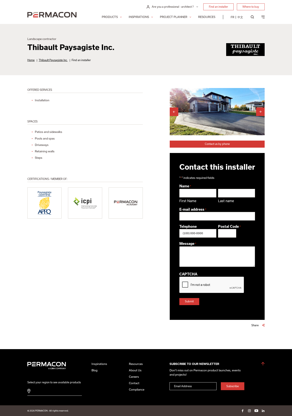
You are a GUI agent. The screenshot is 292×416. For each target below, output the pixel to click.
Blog (94, 370)
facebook (242, 410)
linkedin (263, 410)
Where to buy (250, 6)
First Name (187, 201)
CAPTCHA (188, 274)
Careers (134, 376)
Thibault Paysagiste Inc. (53, 60)
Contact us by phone (217, 144)
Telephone (188, 226)
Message (187, 243)
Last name (226, 201)
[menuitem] (232, 17)
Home (31, 60)
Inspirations (139, 17)
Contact (134, 383)
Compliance (136, 389)
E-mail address (192, 209)
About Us (135, 370)
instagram (249, 410)
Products (110, 17)
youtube (256, 410)
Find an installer (218, 6)
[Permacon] (52, 15)
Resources (206, 17)
